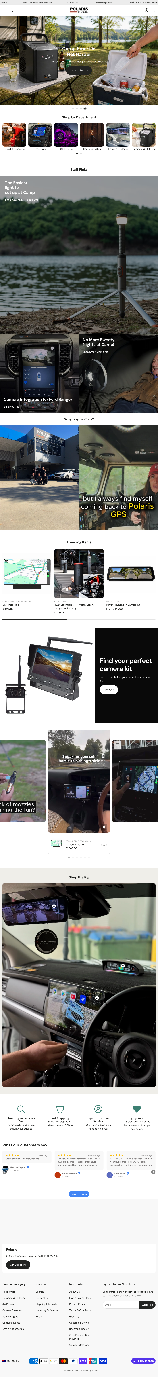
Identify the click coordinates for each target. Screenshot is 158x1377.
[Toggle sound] (104, 827)
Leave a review (79, 1194)
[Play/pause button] (54, 735)
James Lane (68, 1167)
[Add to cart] (104, 844)
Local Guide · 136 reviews (125, 1173)
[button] (4, 10)
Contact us (89, 2)
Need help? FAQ (13, 2)
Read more (10, 1172)
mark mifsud (16, 1180)
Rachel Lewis (121, 1170)
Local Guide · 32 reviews (73, 1170)
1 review (13, 1183)
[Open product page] (14, 135)
